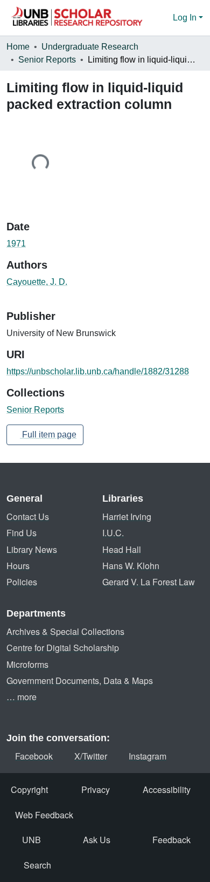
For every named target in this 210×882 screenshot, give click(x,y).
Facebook (34, 756)
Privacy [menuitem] (95, 789)
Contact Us (27, 516)
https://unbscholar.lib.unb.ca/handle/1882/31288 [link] (97, 371)
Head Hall (121, 549)
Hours (18, 565)
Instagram (147, 756)
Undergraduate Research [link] (89, 46)
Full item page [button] (48, 434)
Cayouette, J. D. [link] (36, 281)
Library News (31, 549)
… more (21, 696)
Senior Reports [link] (47, 59)
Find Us (21, 533)
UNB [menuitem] (31, 839)
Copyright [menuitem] (29, 789)
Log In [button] (186, 17)
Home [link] (18, 46)
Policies (21, 582)
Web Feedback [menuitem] (44, 815)
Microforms (27, 664)
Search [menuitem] (37, 865)
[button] (76, 17)
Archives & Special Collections (65, 631)
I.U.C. (113, 533)
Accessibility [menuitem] (167, 789)
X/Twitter (90, 756)
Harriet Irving (126, 516)
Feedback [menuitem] (171, 839)
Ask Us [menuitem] (96, 839)
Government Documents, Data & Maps (79, 680)
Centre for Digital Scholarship (62, 647)
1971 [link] (16, 243)
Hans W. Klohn (130, 565)
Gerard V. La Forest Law (148, 582)
